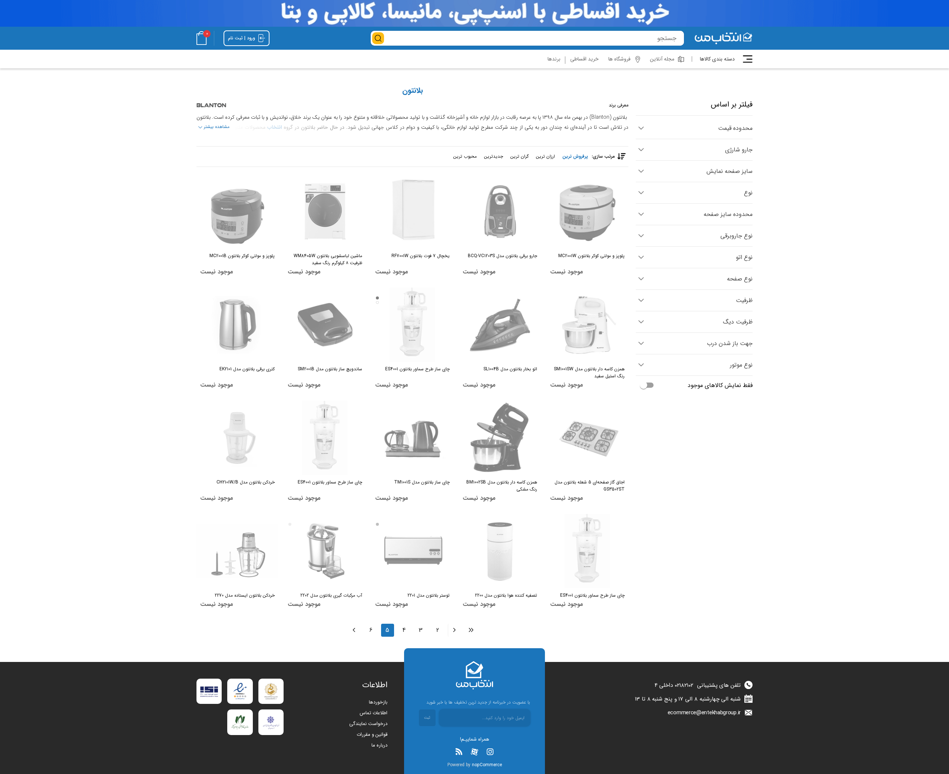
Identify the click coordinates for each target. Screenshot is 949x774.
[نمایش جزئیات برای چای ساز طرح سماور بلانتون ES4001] (412, 325)
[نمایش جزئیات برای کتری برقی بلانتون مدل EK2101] (237, 325)
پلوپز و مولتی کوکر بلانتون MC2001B (242, 255)
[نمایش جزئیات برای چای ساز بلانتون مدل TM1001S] (412, 438)
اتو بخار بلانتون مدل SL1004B (510, 369)
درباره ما (379, 745)
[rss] (459, 752)
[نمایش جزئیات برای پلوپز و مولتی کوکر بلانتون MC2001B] (237, 211)
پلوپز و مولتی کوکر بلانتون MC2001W (591, 255)
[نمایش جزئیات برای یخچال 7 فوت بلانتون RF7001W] (412, 211)
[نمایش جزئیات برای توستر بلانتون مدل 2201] (412, 551)
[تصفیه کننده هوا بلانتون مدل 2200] (500, 551)
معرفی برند (618, 105)
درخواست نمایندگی (368, 724)
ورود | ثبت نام (242, 38)
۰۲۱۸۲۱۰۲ (684, 685)
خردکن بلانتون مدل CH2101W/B (245, 482)
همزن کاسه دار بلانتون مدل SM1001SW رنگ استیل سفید (589, 372)
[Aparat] (474, 752)
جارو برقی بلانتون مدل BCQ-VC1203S (502, 255)
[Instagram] (490, 752)
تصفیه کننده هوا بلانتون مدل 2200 (506, 595)
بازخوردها (378, 702)
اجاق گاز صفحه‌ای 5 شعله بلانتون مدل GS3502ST (590, 486)
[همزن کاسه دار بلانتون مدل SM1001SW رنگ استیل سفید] (587, 325)
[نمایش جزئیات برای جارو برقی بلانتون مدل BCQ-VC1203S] (500, 211)
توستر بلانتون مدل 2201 (428, 595)
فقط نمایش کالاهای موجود (720, 385)
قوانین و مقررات (372, 734)
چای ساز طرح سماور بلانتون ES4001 (417, 369)
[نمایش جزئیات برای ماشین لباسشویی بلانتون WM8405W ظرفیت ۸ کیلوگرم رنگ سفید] (325, 211)
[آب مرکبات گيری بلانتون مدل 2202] (325, 551)
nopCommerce (487, 764)
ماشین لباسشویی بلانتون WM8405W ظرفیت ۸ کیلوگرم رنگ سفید (328, 259)
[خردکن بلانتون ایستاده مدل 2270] (237, 551)
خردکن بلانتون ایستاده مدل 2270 (245, 595)
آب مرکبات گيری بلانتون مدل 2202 (331, 595)
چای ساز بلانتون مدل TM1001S (422, 482)
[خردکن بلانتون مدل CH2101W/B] (237, 438)
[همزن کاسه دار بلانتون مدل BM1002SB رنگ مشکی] (500, 438)
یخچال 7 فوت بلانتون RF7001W (420, 255)
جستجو (378, 38)
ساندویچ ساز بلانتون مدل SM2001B (330, 369)
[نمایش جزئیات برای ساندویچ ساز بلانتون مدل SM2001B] (325, 325)
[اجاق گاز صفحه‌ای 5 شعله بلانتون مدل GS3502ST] (587, 438)
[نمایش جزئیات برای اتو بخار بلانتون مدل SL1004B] (500, 325)
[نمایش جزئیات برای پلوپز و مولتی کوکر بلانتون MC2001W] (587, 211)
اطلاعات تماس (373, 713)
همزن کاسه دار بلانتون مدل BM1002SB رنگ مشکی (501, 486)
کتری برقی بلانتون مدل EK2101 (247, 369)
